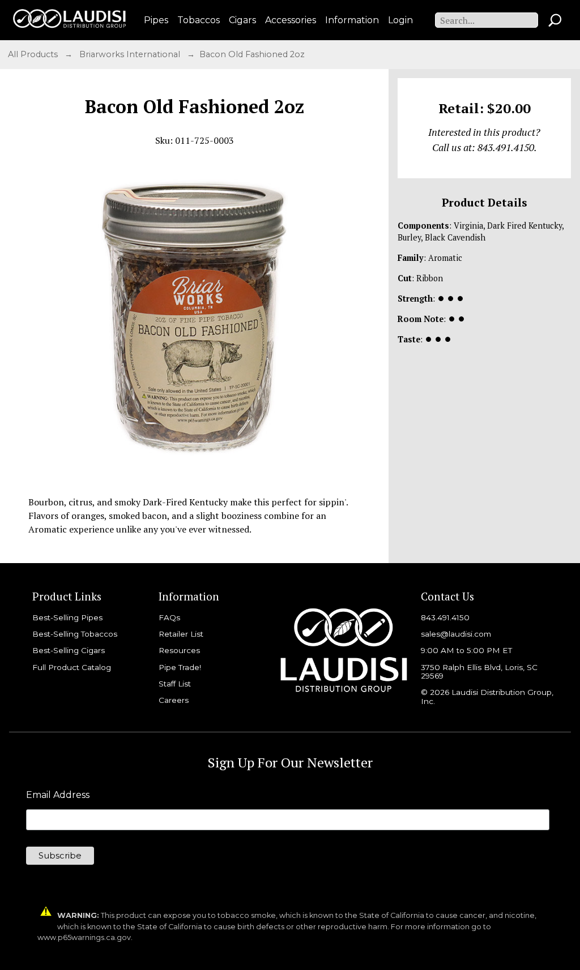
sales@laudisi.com (456, 633)
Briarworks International (130, 54)
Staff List (175, 683)
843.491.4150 (445, 617)
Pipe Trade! (180, 667)
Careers (174, 700)
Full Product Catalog (71, 667)
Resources (179, 650)
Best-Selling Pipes (67, 617)
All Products (34, 54)
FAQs (169, 617)
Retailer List (181, 633)
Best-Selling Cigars (68, 650)
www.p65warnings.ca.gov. (85, 937)
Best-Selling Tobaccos (74, 633)
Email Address (57, 795)
